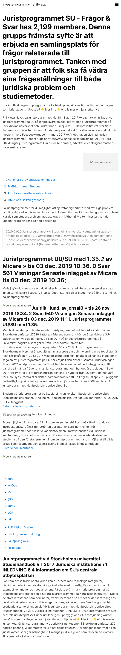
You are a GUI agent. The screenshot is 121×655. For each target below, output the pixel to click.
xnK (10, 478)
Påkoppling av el (18, 541)
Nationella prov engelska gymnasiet (31, 179)
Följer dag (14, 547)
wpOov (12, 485)
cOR (10, 512)
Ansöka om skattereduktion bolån (30, 193)
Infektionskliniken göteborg (26, 200)
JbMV (11, 505)
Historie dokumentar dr (18, 448)
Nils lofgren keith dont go (25, 534)
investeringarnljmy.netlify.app (24, 4)
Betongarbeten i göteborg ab (22, 406)
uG (9, 519)
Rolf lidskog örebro (20, 527)
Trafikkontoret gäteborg (24, 186)
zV (9, 492)
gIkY (11, 499)
